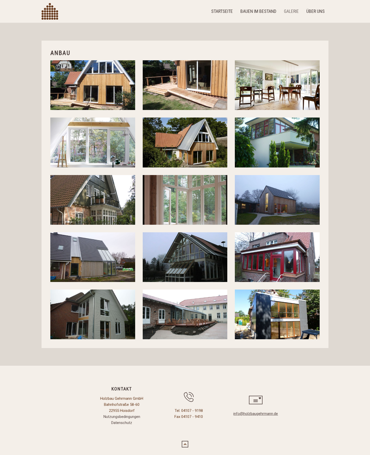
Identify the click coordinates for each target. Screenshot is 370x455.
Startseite (222, 11)
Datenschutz (121, 422)
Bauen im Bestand (258, 11)
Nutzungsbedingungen (121, 416)
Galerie (291, 11)
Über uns (315, 11)
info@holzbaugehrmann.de (255, 413)
